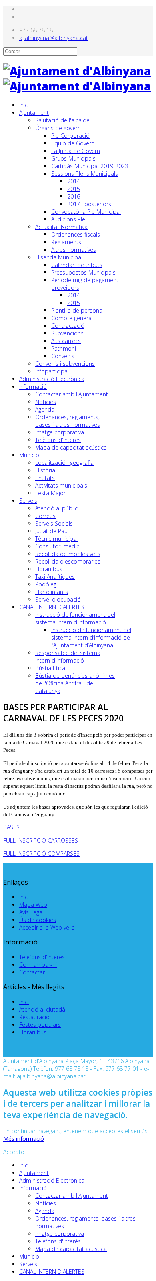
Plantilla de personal (77, 310)
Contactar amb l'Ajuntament (71, 394)
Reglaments (66, 242)
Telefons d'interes (42, 957)
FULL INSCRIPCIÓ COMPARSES (41, 853)
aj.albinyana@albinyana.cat (53, 38)
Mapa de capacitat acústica (71, 447)
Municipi (29, 455)
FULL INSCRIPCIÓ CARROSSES (40, 840)
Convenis (62, 356)
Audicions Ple (68, 219)
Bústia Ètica (50, 668)
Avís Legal (31, 912)
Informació (33, 386)
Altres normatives (73, 249)
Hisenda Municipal (58, 257)
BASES (11, 827)
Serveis (28, 500)
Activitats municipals (61, 485)
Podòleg (45, 584)
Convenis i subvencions (65, 363)
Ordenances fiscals (75, 234)
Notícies (45, 402)
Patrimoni (63, 348)
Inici (24, 105)
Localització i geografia (64, 462)
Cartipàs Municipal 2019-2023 (89, 166)
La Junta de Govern (75, 151)
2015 (73, 189)
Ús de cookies (37, 920)
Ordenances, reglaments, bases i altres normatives (67, 420)
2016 (73, 196)
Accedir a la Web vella (47, 927)
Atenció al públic (56, 508)
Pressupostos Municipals (83, 272)
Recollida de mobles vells (67, 554)
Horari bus (48, 569)
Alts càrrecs (66, 341)
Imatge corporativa (59, 432)
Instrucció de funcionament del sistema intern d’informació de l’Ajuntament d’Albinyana (91, 637)
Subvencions (67, 333)
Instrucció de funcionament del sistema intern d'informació (75, 618)
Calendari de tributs (76, 265)
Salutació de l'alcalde (62, 120)
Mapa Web (33, 904)
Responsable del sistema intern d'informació (67, 656)
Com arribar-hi (38, 964)
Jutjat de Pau (51, 531)
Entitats (45, 478)
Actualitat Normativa (61, 227)
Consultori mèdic (57, 546)
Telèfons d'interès (58, 440)
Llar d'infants (51, 592)
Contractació (67, 325)
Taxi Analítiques (55, 576)
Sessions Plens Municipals (84, 173)
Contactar (32, 972)
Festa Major (50, 493)
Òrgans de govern (58, 128)
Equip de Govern (72, 143)
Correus (45, 516)
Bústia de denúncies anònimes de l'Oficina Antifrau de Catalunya (75, 683)
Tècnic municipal (56, 538)
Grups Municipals (73, 158)
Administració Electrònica (51, 379)
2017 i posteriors (89, 204)
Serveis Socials (54, 523)
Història (45, 470)
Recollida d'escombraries (67, 561)
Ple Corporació (70, 135)
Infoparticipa (51, 371)
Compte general (72, 318)
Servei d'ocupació (58, 599)
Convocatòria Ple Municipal (86, 211)
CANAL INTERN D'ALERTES (51, 607)
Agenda (44, 409)
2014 (73, 181)
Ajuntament (34, 112)
